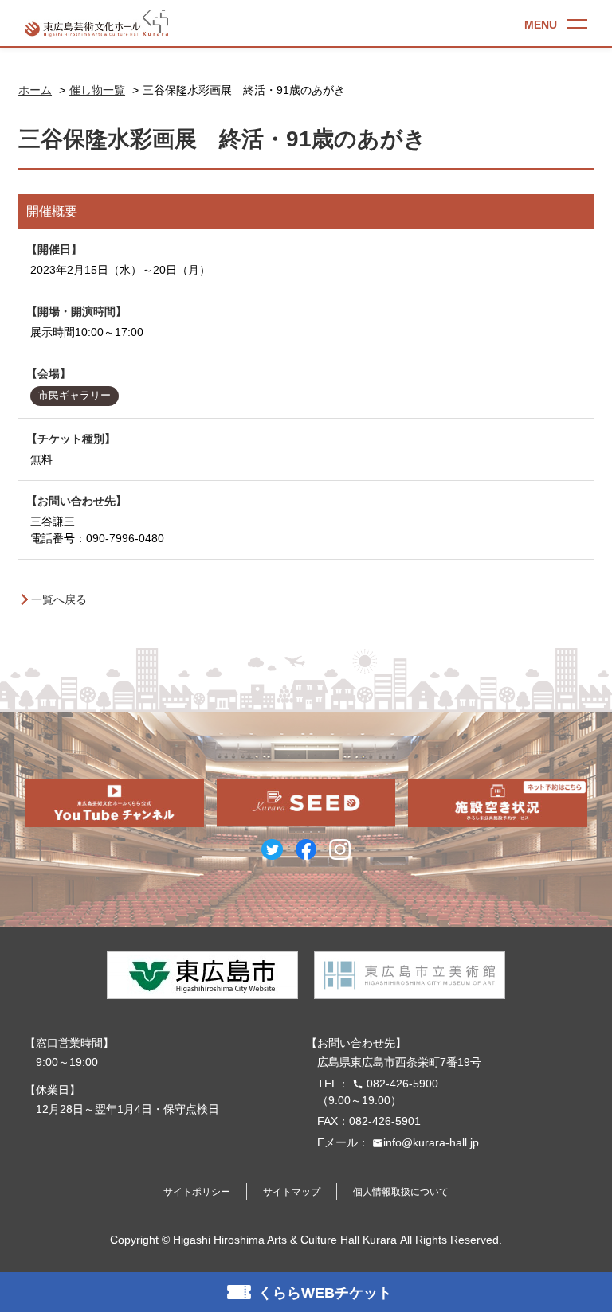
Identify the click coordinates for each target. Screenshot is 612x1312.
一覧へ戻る (59, 599)
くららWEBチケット (325, 1293)
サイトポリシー (196, 1191)
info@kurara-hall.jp (425, 1142)
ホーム (35, 90)
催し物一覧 (97, 90)
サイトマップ (291, 1191)
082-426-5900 (395, 1083)
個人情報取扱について (401, 1191)
